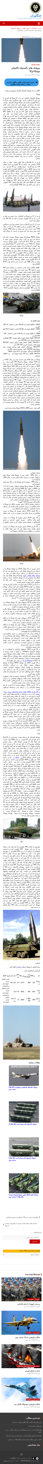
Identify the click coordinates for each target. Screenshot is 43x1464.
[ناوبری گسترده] (39, 23)
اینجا (19, 967)
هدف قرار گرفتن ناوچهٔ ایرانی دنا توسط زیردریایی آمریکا (24, 1436)
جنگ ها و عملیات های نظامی (24, 1366)
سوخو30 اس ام (27, 660)
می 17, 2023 (36, 1340)
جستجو (34, 1241)
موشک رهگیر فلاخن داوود (31, 575)
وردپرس (6, 1461)
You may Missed (32, 1274)
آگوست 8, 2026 (35, 1306)
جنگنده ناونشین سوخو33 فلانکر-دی (27, 1404)
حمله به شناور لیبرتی (32, 1371)
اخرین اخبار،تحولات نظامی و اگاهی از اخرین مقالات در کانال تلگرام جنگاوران (20, 83)
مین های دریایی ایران (35, 1426)
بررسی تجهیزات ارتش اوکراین (28, 1304)
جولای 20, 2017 (35, 1407)
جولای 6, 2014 (36, 75)
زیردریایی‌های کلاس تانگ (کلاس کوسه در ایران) (27, 1422)
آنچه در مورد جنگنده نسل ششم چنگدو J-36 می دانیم (25, 1439)
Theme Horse (25, 1461)
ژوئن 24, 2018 (35, 1373)
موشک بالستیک (35, 64)
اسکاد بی (16, 757)
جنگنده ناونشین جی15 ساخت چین (27, 1337)
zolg (29, 1373)
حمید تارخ (27, 75)
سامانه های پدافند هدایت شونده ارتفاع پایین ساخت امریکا (21, 1224)
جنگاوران (36, 15)
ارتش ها (37, 1299)
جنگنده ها (29, 1332)
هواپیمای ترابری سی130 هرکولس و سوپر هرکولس (22, 1217)
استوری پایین (30, 1299)
